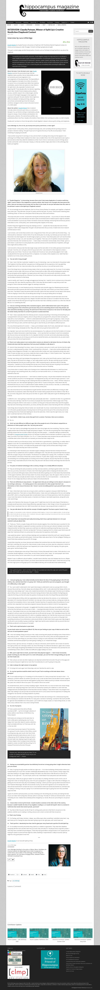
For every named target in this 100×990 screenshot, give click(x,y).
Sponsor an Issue (70, 971)
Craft (44, 25)
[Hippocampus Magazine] (50, 9)
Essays (16, 25)
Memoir (9, 25)
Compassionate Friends (20, 434)
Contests (57, 22)
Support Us (64, 22)
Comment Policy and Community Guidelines (75, 961)
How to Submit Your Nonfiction (73, 957)
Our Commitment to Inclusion (72, 959)
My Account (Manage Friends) (72, 953)
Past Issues (18, 22)
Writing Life (51, 25)
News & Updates (62, 25)
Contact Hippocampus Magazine (73, 951)
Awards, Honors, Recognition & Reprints (75, 967)
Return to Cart (69, 955)
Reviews (37, 25)
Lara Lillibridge (15, 880)
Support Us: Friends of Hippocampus (74, 969)
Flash (22, 25)
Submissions (10, 22)
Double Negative (12, 841)
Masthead (25, 22)
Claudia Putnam (22, 108)
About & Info (33, 22)
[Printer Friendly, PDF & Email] (66, 42)
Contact (72, 22)
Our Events (50, 22)
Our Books (42, 22)
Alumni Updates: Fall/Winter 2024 (39, 939)
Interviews (29, 25)
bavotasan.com (89, 987)
